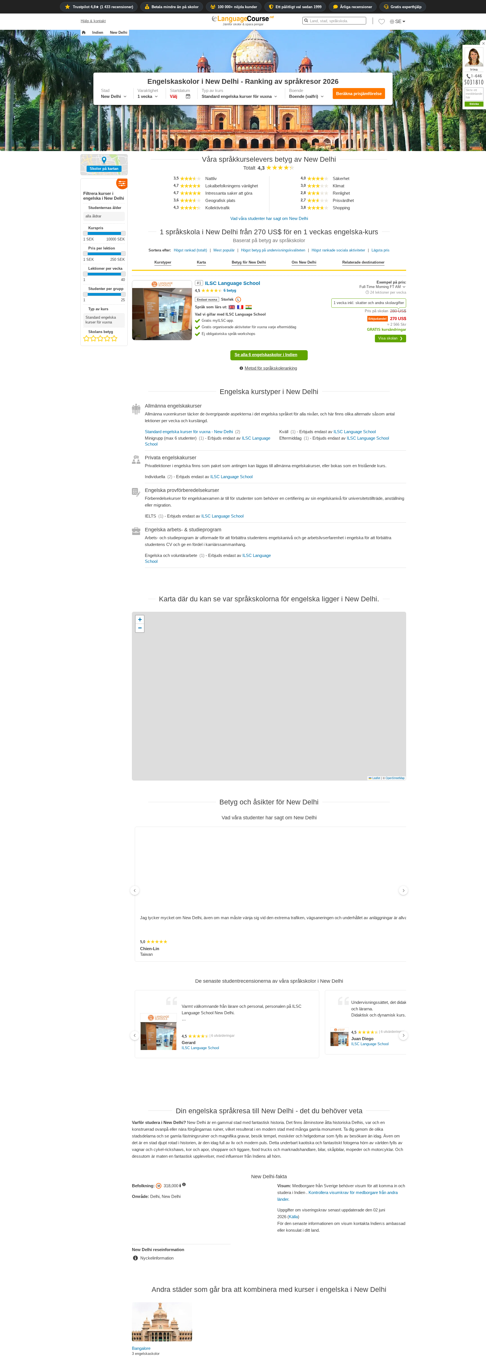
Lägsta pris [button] (381, 250)
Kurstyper (162, 262)
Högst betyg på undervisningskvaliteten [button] (273, 250)
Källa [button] (293, 1116)
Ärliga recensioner (356, 7)
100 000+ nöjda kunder (237, 7)
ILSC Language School (355, 431)
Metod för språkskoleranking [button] (271, 368)
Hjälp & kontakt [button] (93, 21)
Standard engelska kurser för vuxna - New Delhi (189, 431)
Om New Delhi (304, 262)
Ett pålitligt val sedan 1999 (298, 7)
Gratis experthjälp (406, 7)
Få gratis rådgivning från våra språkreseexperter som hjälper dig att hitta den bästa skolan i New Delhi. (269, 1291)
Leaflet (376, 778)
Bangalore (141, 1248)
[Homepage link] (84, 33)
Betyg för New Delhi (249, 262)
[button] (381, 23)
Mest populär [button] (224, 250)
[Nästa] (403, 859)
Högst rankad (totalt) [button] (190, 250)
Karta (201, 262)
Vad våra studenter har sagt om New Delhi (269, 218)
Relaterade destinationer (363, 262)
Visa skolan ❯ (390, 338)
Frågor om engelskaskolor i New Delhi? (269, 1284)
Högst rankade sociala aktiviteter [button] (338, 250)
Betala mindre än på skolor (175, 7)
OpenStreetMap (395, 778)
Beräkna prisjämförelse (359, 93)
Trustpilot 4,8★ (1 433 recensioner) (103, 7)
